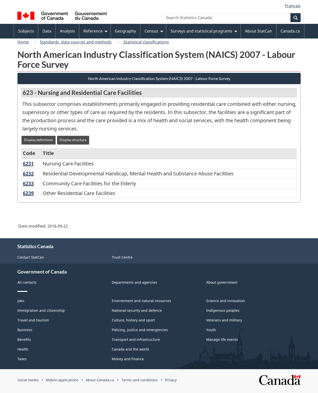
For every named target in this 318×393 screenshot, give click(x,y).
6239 (28, 193)
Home (23, 42)
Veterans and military (224, 320)
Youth (211, 329)
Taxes (22, 358)
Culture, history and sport (133, 320)
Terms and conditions (139, 380)
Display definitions (38, 140)
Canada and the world (130, 349)
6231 (28, 163)
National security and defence (137, 310)
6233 (28, 183)
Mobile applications (62, 380)
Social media (28, 380)
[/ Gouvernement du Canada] (62, 16)
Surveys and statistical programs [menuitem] (201, 31)
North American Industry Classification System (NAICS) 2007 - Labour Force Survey (159, 78)
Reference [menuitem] (93, 31)
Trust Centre (122, 257)
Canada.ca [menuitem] (290, 31)
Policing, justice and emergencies (140, 329)
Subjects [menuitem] (26, 31)
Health (22, 349)
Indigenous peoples (222, 310)
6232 (28, 173)
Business (24, 329)
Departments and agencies (134, 282)
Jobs (20, 300)
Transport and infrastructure (136, 339)
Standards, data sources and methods (76, 42)
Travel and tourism (33, 320)
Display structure (73, 140)
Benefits (24, 339)
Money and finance (128, 358)
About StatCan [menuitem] (258, 31)
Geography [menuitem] (125, 31)
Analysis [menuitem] (67, 31)
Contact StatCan (30, 257)
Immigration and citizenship (41, 310)
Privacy (171, 380)
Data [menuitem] (46, 31)
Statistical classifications (145, 42)
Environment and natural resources (141, 300)
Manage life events (222, 339)
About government (222, 282)
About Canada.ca (100, 380)
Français (293, 5)
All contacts (27, 282)
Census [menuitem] (151, 31)
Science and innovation (225, 300)
